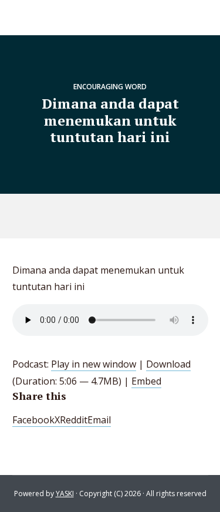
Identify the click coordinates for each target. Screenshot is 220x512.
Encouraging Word (110, 87)
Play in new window (93, 364)
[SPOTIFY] (98, 216)
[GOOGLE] (125, 216)
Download (168, 364)
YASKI (65, 493)
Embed (146, 381)
